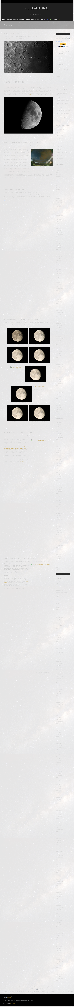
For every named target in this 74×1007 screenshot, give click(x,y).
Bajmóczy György (60, 129)
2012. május (58, 569)
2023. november (59, 284)
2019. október (59, 388)
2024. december (59, 256)
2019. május (58, 398)
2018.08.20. (7, 84)
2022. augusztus (59, 314)
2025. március (59, 249)
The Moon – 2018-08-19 (14, 82)
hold (34, 36)
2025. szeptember (59, 239)
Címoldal (3, 19)
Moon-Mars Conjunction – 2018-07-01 (21, 142)
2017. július (58, 446)
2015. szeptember (59, 493)
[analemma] (59, 41)
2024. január (58, 280)
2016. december (59, 461)
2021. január (58, 355)
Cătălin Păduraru (60, 146)
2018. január (58, 433)
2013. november (59, 541)
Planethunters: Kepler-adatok (63, 120)
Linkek (42, 19)
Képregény (33, 19)
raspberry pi (9, 146)
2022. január (58, 329)
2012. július (58, 567)
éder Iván (59, 132)
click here (22, 461)
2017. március (59, 455)
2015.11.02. (7, 322)
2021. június (58, 344)
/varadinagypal (9, 997)
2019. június (58, 396)
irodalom (58, 187)
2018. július (58, 420)
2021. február (58, 353)
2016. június (58, 474)
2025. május (58, 245)
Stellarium (59, 56)
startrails (10, 449)
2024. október (59, 260)
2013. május (58, 554)
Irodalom (28, 19)
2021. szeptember (59, 338)
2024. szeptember (59, 262)
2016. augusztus (59, 470)
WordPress (12, 999)
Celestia (58, 58)
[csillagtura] (58, 41)
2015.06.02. (7, 435)
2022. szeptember (59, 312)
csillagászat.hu (60, 79)
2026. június (58, 219)
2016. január (58, 485)
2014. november (59, 515)
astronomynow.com (61, 84)
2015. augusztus (59, 496)
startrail (10, 437)
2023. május (58, 297)
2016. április (58, 478)
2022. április (58, 323)
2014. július (58, 524)
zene (57, 208)
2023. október (59, 286)
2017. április (58, 452)
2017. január (58, 459)
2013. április (58, 556)
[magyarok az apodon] (61, 41)
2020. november (59, 360)
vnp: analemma (59, 206)
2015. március (59, 506)
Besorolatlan (58, 174)
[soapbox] (69, 38)
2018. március (59, 429)
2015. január (58, 511)
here (30, 94)
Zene (38, 19)
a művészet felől (59, 168)
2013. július (58, 550)
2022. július (58, 316)
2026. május (58, 221)
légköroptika (58, 194)
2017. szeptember (59, 442)
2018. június (58, 422)
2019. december (59, 383)
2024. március (59, 275)
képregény (58, 189)
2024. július (58, 267)
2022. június (58, 318)
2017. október (59, 439)
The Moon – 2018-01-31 (14, 189)
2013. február (58, 558)
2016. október (59, 465)
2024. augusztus (59, 265)
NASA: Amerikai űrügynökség (63, 71)
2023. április (58, 299)
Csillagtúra (15, 19)
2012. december (59, 560)
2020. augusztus (59, 366)
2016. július (58, 472)
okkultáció (46, 322)
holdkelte (43, 435)
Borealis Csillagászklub (61, 97)
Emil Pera (59, 149)
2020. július (58, 368)
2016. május (58, 476)
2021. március (59, 351)
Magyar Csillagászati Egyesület (63, 100)
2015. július (58, 498)
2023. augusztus (59, 290)
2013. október (59, 543)
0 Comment (29, 36)
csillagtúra (58, 181)
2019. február (58, 405)
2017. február (58, 457)
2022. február (58, 327)
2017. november (59, 437)
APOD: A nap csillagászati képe (63, 110)
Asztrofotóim (9, 19)
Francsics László (60, 138)
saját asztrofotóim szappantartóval (36, 145)
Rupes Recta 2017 (11, 33)
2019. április (58, 401)
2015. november (59, 489)
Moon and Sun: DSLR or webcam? (19, 558)
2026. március (59, 226)
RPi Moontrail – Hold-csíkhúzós (19, 432)
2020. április (58, 375)
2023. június (58, 295)
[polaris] (56, 41)
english (17, 36)
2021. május (58, 347)
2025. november (59, 234)
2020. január (58, 381)
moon (37, 36)
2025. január (58, 254)
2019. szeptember (59, 390)
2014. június (58, 526)
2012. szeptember (59, 565)
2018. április (58, 426)
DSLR (34, 561)
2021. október (59, 336)
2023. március (59, 301)
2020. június (58, 370)
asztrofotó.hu (60, 107)
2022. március (59, 325)
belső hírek (58, 172)
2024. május (58, 271)
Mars (51, 145)
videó (13, 146)
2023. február (58, 303)
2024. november (59, 258)
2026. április (58, 223)
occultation (42, 322)
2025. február (58, 252)
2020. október (59, 362)
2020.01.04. (7, 36)
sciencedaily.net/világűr (62, 82)
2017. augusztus (59, 444)
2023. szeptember (59, 288)
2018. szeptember (59, 416)
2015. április (58, 504)
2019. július (58, 394)
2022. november (59, 310)
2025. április (58, 247)
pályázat (57, 196)
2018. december (59, 409)
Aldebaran (32, 322)
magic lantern (40, 561)
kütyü (57, 191)
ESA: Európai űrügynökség (62, 69)
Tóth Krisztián (60, 158)
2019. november (59, 385)
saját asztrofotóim (22, 36)
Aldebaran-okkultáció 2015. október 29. (22, 319)
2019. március (59, 403)
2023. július (58, 293)
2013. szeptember (59, 545)
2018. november (59, 411)
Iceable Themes (12, 1003)
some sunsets (18, 448)
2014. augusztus (59, 521)
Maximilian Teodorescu (62, 152)
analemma (26, 448)
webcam (48, 561)
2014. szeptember (59, 519)
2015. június (58, 500)
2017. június (58, 448)
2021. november (59, 334)
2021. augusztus (59, 340)
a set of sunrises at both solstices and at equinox (14, 447)
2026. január (58, 230)
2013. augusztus (59, 547)
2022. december (59, 308)
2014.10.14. (7, 561)
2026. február (58, 228)
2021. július (58, 342)
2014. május (58, 528)
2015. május (58, 502)
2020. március (59, 377)
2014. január (58, 537)
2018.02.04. (7, 192)
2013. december (59, 539)
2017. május (58, 450)
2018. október (59, 414)
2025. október (59, 236)
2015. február (58, 509)
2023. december (59, 282)
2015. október (59, 491)
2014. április (58, 530)
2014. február (58, 534)
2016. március (59, 480)
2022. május (58, 321)
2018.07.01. (7, 145)
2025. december (59, 232)
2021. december (59, 331)
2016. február (58, 483)
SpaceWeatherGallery (61, 117)
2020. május (58, 372)
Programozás (21, 19)
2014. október (59, 517)
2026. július (58, 217)
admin (12, 36)
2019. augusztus (59, 392)
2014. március (59, 532)
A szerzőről (55, 19)
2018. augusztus (59, 418)
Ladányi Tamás (60, 141)
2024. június (58, 269)
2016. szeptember (59, 467)
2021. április (58, 349)
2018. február (58, 431)
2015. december (59, 487)
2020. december (59, 357)
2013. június (58, 552)
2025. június (58, 243)
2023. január (58, 306)
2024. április (58, 273)
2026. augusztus (59, 215)
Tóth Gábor (59, 155)
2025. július (58, 241)
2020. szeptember (59, 364)
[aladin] (69, 40)
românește (58, 198)
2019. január (58, 407)
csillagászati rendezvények (61, 178)
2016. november (59, 463)
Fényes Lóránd (60, 135)
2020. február (58, 379)
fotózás (20, 145)
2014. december (59, 513)
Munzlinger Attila (60, 144)
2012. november (59, 562)
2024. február (58, 277)
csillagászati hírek (59, 176)
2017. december (59, 435)
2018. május (58, 424)
